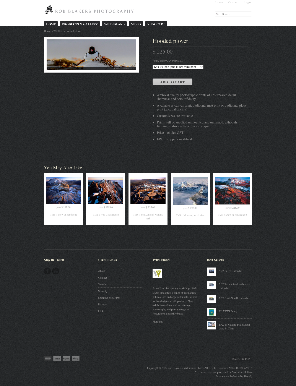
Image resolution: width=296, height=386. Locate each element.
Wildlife (58, 31)
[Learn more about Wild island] (163, 280)
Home (51, 24)
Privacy (102, 304)
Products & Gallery (80, 24)
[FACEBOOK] (47, 271)
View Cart (156, 24)
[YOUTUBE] (55, 271)
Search (102, 284)
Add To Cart (172, 81)
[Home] (90, 11)
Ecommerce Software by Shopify (234, 376)
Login (248, 2)
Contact (233, 2)
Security (102, 291)
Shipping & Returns (109, 298)
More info (158, 321)
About (219, 2)
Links (101, 311)
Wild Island (114, 24)
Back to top (241, 359)
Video (136, 24)
